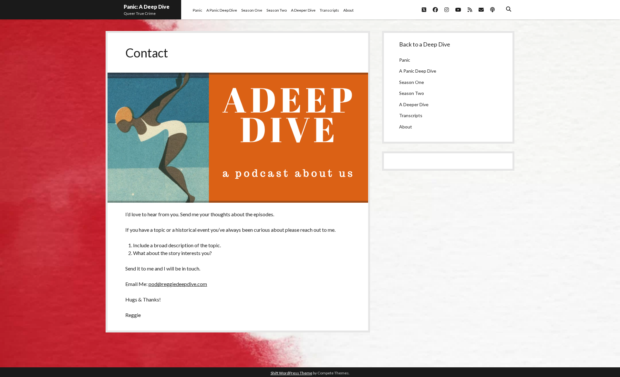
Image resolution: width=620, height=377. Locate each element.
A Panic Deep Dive (221, 10)
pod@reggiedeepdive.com (178, 284)
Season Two (276, 10)
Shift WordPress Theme (291, 373)
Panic (197, 10)
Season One (251, 10)
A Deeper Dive (303, 10)
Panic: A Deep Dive (147, 7)
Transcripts (329, 10)
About (348, 10)
